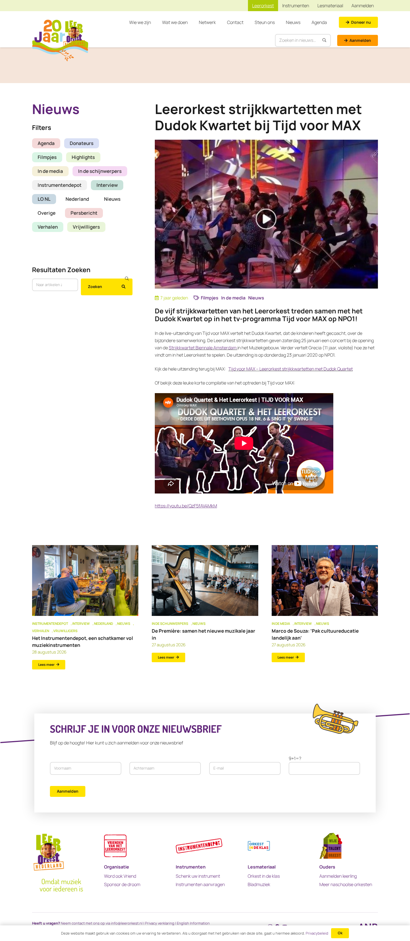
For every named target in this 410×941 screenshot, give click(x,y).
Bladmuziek (259, 884)
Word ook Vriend (120, 876)
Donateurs (81, 143)
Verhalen (48, 226)
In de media (50, 171)
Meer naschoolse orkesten (345, 884)
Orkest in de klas (264, 876)
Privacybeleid (317, 933)
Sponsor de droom (122, 884)
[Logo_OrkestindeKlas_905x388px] (259, 846)
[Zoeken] (325, 40)
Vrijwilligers (86, 226)
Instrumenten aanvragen (200, 884)
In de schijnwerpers (100, 171)
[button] (153, 22)
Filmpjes (47, 157)
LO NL (44, 198)
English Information (193, 923)
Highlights (83, 157)
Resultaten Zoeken (61, 269)
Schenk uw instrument (198, 876)
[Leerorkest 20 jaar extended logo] (60, 40)
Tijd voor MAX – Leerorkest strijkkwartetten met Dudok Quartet (290, 369)
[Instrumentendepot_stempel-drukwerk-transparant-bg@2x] (199, 846)
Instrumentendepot (59, 185)
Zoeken (95, 286)
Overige (47, 212)
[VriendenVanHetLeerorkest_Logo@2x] (115, 846)
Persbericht (84, 212)
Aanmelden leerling (338, 876)
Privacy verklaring (159, 923)
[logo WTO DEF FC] (330, 846)
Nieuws (112, 198)
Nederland (77, 198)
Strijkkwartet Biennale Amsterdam (203, 348)
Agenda (46, 143)
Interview (107, 185)
